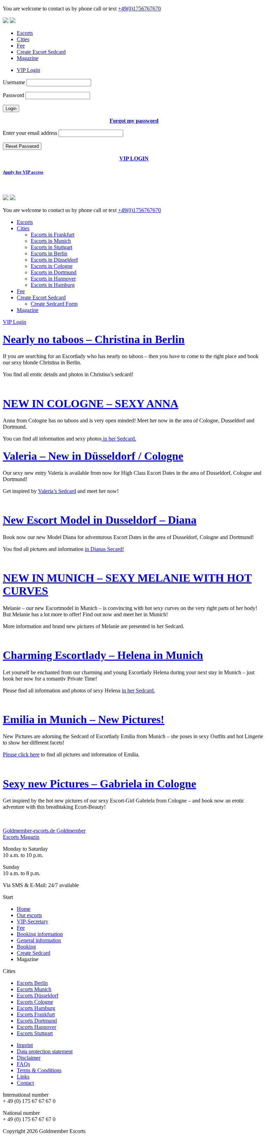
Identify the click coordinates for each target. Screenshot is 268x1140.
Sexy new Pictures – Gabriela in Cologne (99, 783)
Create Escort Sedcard (41, 52)
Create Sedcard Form (54, 304)
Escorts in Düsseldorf (54, 260)
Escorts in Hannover (53, 279)
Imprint (25, 1045)
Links (23, 1077)
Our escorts (29, 915)
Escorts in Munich (51, 241)
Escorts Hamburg (36, 1008)
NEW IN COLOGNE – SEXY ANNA (90, 403)
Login (11, 108)
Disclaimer (28, 1058)
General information (39, 940)
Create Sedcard (33, 953)
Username (14, 82)
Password (13, 95)
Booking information (40, 934)
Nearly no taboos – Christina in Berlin (94, 339)
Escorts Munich (34, 989)
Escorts (25, 33)
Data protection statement (45, 1051)
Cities (23, 39)
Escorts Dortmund (37, 1021)
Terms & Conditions (39, 1070)
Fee (21, 46)
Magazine (27, 58)
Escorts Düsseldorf (37, 996)
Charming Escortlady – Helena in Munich (103, 655)
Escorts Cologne (35, 1002)
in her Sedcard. (119, 439)
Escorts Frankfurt (36, 1014)
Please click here (21, 754)
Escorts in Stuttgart (51, 247)
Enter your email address (30, 133)
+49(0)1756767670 (139, 9)
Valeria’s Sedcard (57, 491)
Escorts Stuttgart (35, 1033)
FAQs (23, 1064)
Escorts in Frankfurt (52, 235)
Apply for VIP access (23, 172)
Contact (25, 1083)
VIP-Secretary (32, 921)
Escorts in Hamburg (53, 285)
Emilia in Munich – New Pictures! (83, 719)
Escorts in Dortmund (53, 272)
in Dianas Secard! (104, 549)
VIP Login (28, 70)
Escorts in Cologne (52, 266)
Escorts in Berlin (49, 253)
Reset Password (22, 146)
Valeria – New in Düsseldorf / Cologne (93, 456)
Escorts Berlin (32, 983)
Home (23, 909)
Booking (26, 947)
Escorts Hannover (36, 1027)
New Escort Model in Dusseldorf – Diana (99, 520)
